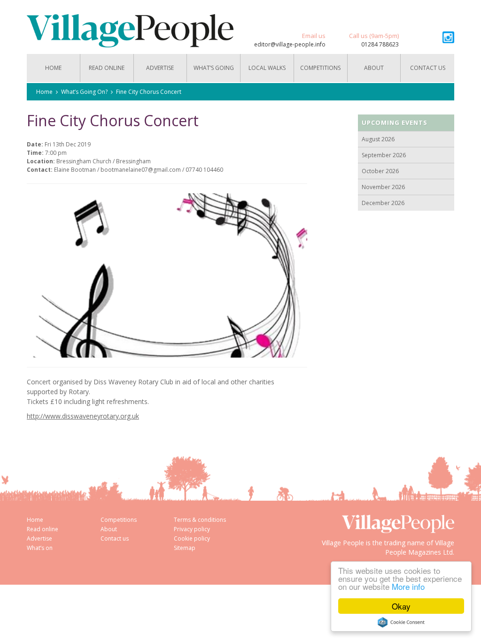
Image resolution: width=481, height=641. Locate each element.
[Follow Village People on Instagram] (448, 37)
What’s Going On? (214, 73)
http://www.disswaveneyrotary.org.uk (83, 416)
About (374, 68)
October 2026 (380, 171)
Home (53, 68)
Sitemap (184, 548)
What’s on (40, 548)
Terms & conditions (200, 520)
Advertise (160, 68)
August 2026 (378, 139)
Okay (401, 606)
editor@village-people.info (290, 44)
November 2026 (383, 187)
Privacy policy (192, 529)
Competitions (320, 68)
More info (408, 586)
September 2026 (384, 155)
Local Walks (267, 68)
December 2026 (383, 203)
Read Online (106, 68)
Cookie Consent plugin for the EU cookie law (401, 622)
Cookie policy (192, 538)
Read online (42, 529)
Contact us (427, 68)
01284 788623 (380, 44)
